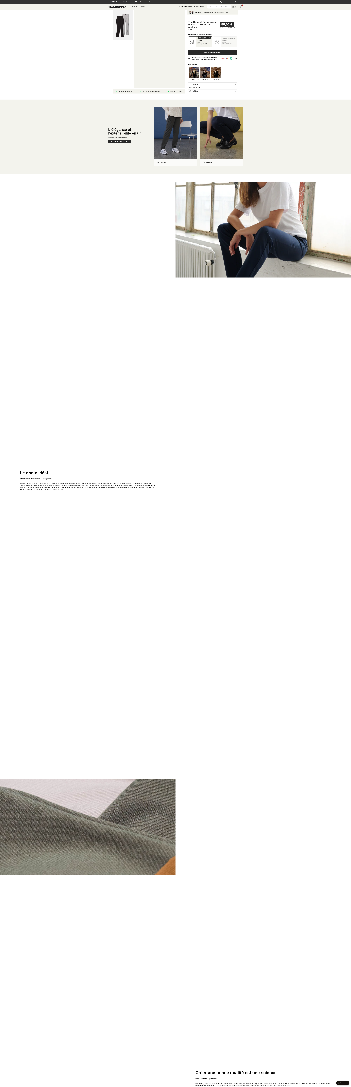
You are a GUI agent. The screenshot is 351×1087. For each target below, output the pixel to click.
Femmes (142, 6)
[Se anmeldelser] (212, 18)
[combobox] (217, 6)
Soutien (237, 2)
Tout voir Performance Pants (119, 141)
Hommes (135, 6)
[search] (229, 6)
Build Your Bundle (185, 6)
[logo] (117, 7)
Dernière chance (199, 6)
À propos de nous (225, 2)
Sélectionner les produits (212, 52)
